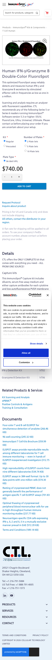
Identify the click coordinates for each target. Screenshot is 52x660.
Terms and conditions (14, 635)
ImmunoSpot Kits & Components (29, 27)
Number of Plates (33, 137)
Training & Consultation (15, 407)
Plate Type (8, 156)
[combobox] (21, 9)
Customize (24, 362)
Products (6, 27)
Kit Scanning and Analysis (15, 397)
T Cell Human (8, 30)
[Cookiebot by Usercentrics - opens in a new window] (30, 295)
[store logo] (21, 5)
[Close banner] (48, 295)
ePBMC (6, 400)
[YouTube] (11, 595)
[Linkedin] (5, 595)
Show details (36, 343)
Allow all (26, 353)
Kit (4, 137)
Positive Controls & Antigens (17, 404)
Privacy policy (40, 635)
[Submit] (37, 12)
